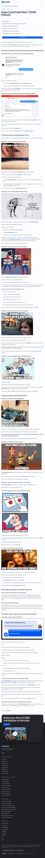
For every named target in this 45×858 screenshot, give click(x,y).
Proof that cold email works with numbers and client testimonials (14, 23)
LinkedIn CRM (4, 765)
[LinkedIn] (3, 753)
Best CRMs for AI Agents (6, 811)
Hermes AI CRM (5, 773)
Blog (2, 6)
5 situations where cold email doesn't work (10, 26)
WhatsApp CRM (5, 767)
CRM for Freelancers (6, 791)
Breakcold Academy (29, 130)
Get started (6, 724)
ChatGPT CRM (4, 763)
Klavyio (22, 682)
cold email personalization (17, 585)
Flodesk (6, 689)
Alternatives (4, 831)
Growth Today (23, 434)
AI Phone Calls (19, 598)
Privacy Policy (10, 853)
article (25, 243)
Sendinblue (14, 682)
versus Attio (4, 825)
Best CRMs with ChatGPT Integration (9, 807)
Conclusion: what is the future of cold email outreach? (12, 33)
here (27, 479)
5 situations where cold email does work (9, 28)
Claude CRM (4, 761)
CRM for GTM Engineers (6, 785)
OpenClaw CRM (5, 771)
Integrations (4, 833)
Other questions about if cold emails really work (11, 31)
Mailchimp (3, 682)
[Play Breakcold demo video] (15, 733)
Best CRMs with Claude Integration (8, 805)
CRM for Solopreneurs (6, 793)
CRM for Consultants (6, 783)
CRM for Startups (5, 781)
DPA (23, 853)
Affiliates (3, 835)
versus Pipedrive (5, 823)
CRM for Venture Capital (6, 789)
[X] (5, 753)
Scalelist (18, 294)
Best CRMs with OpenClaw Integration (9, 809)
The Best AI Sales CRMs (6, 803)
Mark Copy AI (35, 351)
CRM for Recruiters (5, 787)
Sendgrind (8, 682)
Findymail (13, 294)
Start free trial (22, 37)
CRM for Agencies (5, 779)
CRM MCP (4, 759)
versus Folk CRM (5, 827)
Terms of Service (18, 853)
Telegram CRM (4, 769)
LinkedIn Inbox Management (7, 817)
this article (29, 698)
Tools (3, 839)
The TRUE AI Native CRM (6, 801)
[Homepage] (6, 2)
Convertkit (21, 687)
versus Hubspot (5, 829)
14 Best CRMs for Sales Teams (7, 815)
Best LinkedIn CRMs (5, 813)
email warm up (20, 229)
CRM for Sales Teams (6, 795)
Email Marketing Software (14, 239)
